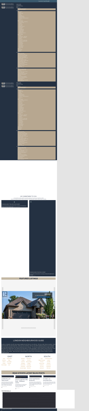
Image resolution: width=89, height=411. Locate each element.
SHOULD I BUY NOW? (21, 53)
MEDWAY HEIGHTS (22, 26)
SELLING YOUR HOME (21, 72)
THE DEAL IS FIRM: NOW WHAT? (22, 62)
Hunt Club (28, 360)
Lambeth (48, 360)
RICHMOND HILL (21, 29)
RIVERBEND (20, 42)
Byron (42, 358)
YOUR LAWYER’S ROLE (21, 63)
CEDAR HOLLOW (21, 22)
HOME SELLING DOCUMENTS (22, 76)
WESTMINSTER (21, 45)
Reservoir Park (41, 363)
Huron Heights (9, 361)
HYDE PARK (20, 25)
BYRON (20, 35)
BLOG (17, 85)
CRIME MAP (19, 51)
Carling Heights (9, 358)
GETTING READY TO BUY (21, 54)
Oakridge (28, 363)
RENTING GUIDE (20, 79)
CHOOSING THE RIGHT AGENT (22, 133)
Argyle (4, 358)
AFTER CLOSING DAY (21, 67)
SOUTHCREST (21, 121)
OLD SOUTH (21, 39)
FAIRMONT (20, 15)
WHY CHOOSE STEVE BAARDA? (22, 134)
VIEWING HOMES (20, 58)
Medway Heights (29, 361)
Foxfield (23, 360)
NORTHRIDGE (21, 27)
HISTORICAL (20, 50)
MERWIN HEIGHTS (21, 17)
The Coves (42, 366)
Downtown (4, 360)
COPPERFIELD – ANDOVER (23, 36)
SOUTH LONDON (20, 34)
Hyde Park (23, 361)
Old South (41, 361)
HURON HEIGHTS (21, 16)
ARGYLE (20, 12)
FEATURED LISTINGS (19, 84)
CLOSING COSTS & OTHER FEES (22, 64)
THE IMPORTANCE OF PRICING (22, 73)
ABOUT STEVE (18, 4)
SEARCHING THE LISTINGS (22, 135)
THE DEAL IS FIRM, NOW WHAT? (22, 77)
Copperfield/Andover (48, 358)
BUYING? (17, 52)
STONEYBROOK (21, 108)
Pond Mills (48, 361)
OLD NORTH (21, 97)
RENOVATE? (19, 70)
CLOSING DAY (20, 66)
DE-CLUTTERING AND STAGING (22, 71)
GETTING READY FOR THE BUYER (23, 158)
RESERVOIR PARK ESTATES (23, 41)
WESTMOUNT (21, 46)
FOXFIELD (20, 23)
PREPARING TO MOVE (21, 65)
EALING (20, 14)
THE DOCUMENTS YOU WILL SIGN (23, 60)
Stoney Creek (29, 366)
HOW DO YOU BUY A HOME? (22, 59)
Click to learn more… (32, 275)
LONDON (17, 10)
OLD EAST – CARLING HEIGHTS (23, 96)
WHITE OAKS (21, 47)
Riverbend (48, 363)
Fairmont (4, 361)
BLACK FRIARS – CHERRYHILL (23, 21)
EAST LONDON (20, 11)
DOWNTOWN (21, 13)
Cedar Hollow (29, 358)
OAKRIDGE (20, 28)
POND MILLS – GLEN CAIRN (23, 40)
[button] (2, 308)
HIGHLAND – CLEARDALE (22, 37)
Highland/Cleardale (42, 360)
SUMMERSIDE (21, 122)
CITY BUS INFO (20, 49)
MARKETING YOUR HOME (22, 74)
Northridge (23, 363)
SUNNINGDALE (21, 110)
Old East (4, 363)
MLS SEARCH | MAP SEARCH (22, 8)
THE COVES (20, 123)
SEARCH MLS (18, 7)
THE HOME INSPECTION (21, 61)
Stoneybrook (23, 366)
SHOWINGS (19, 75)
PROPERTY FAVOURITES (21, 9)
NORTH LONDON (20, 20)
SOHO (20, 19)
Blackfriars (23, 358)
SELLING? (17, 146)
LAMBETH (20, 38)
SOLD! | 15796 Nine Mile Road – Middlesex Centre (21, 381)
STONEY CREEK (21, 109)
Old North (9, 363)
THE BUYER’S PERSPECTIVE (22, 148)
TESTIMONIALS (18, 83)
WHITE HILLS (21, 33)
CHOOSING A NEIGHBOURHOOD (23, 57)
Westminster (48, 366)
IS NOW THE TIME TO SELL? (22, 147)
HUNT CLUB (20, 24)
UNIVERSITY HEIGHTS (22, 32)
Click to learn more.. (16, 206)
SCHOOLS (19, 48)
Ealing (9, 360)
